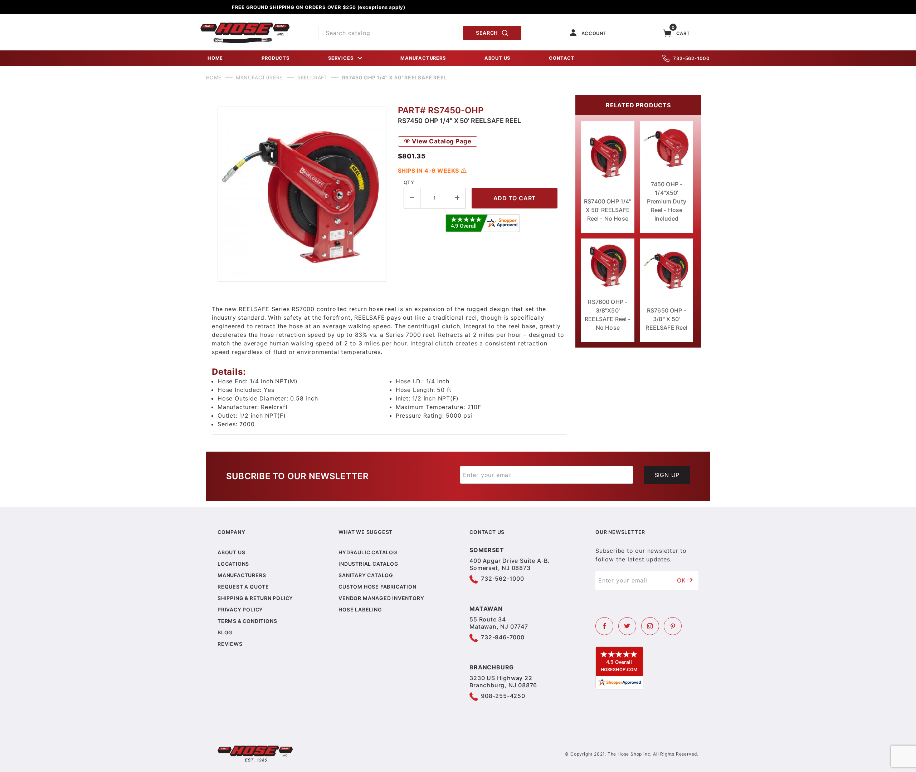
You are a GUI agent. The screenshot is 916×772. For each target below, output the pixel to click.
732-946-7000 (503, 637)
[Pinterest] (673, 626)
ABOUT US (497, 58)
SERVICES (340, 58)
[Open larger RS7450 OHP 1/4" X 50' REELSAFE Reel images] (302, 194)
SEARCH (487, 33)
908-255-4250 (503, 695)
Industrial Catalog (368, 564)
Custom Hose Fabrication (377, 587)
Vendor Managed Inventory (381, 598)
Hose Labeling (360, 609)
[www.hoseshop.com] (245, 25)
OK (681, 580)
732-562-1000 (691, 58)
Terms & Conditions (247, 621)
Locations (233, 564)
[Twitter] (627, 626)
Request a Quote (243, 587)
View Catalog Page (440, 141)
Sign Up (667, 474)
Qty (409, 182)
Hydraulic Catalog (368, 552)
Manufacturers (242, 575)
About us (231, 552)
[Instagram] (650, 626)
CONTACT (562, 58)
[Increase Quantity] (457, 198)
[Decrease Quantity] (412, 198)
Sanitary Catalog (365, 575)
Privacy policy (240, 609)
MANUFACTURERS (422, 58)
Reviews (230, 644)
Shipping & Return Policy (255, 598)
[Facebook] (604, 626)
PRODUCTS (275, 58)
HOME (215, 58)
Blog (225, 632)
